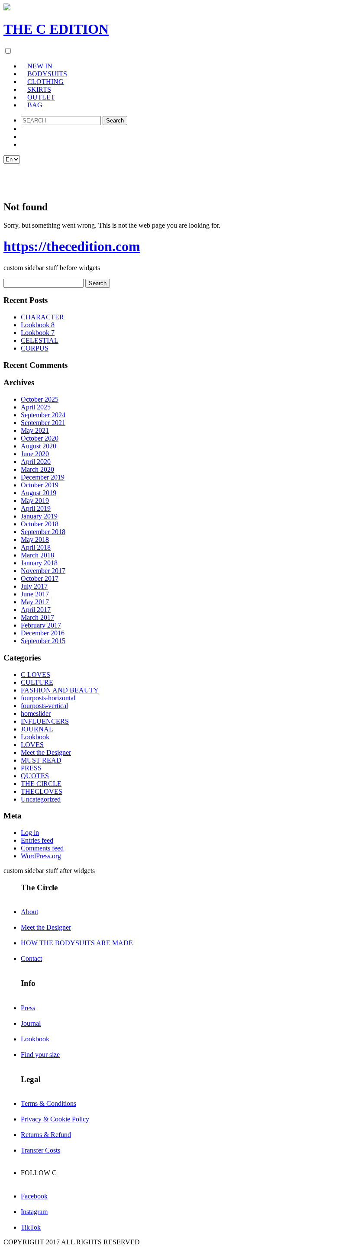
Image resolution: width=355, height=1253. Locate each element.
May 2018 (35, 539)
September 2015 (43, 640)
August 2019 (38, 492)
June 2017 (35, 594)
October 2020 (39, 438)
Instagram (34, 1211)
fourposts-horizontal (48, 698)
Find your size (40, 1054)
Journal (31, 1023)
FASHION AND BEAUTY (60, 690)
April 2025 (36, 407)
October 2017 (39, 578)
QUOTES (35, 776)
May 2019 (35, 500)
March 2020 (37, 469)
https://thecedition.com (71, 246)
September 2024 (43, 415)
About (29, 911)
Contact (31, 958)
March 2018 (37, 555)
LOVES (32, 744)
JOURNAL (37, 729)
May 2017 (35, 602)
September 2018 (43, 531)
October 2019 (39, 485)
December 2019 (43, 477)
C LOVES (35, 674)
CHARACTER (42, 317)
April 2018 (36, 547)
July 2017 (34, 586)
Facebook (34, 1196)
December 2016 (43, 633)
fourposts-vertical (44, 705)
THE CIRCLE (41, 783)
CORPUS (34, 348)
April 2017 (36, 609)
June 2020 (35, 453)
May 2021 (35, 430)
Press (28, 1007)
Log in (247, 178)
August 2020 (38, 446)
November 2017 (43, 570)
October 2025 (39, 399)
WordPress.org (41, 856)
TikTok (31, 1227)
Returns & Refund (46, 1134)
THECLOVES (41, 791)
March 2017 (37, 617)
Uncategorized (41, 799)
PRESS (31, 768)
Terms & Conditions (48, 1103)
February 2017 (41, 625)
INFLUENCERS (45, 721)
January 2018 (39, 563)
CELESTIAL (39, 340)
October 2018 (39, 524)
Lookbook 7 (38, 332)
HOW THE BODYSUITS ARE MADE (77, 943)
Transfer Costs (40, 1150)
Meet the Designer (46, 752)
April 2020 (36, 461)
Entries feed (37, 840)
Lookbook (35, 737)
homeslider (36, 713)
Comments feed (42, 848)
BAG (34, 105)
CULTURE (37, 682)
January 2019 (39, 516)
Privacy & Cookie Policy (55, 1119)
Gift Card (196, 178)
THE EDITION (56, 29)
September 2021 (43, 422)
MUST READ (41, 760)
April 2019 (36, 508)
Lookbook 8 (38, 325)
